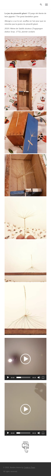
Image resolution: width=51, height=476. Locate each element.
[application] (25, 359)
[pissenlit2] (25, 132)
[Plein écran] (43, 377)
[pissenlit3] (25, 175)
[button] (25, 359)
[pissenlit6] (25, 89)
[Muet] (39, 377)
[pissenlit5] (25, 261)
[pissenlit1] (25, 51)
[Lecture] (8, 377)
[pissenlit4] (25, 218)
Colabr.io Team (29, 467)
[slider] (23, 377)
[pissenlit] (25, 309)
